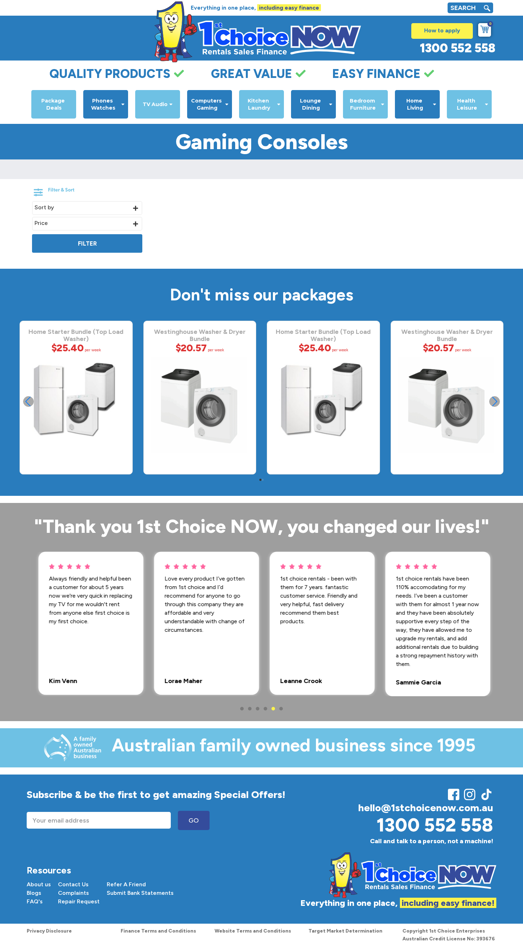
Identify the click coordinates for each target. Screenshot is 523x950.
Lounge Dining (311, 104)
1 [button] (242, 708)
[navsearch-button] (487, 9)
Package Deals (53, 104)
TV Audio (155, 104)
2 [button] (250, 708)
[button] (494, 401)
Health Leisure (467, 104)
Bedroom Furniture (363, 104)
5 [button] (273, 708)
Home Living (415, 104)
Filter (87, 243)
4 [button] (265, 708)
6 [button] (281, 708)
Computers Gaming (207, 104)
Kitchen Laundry (259, 104)
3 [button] (257, 708)
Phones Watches (103, 104)
